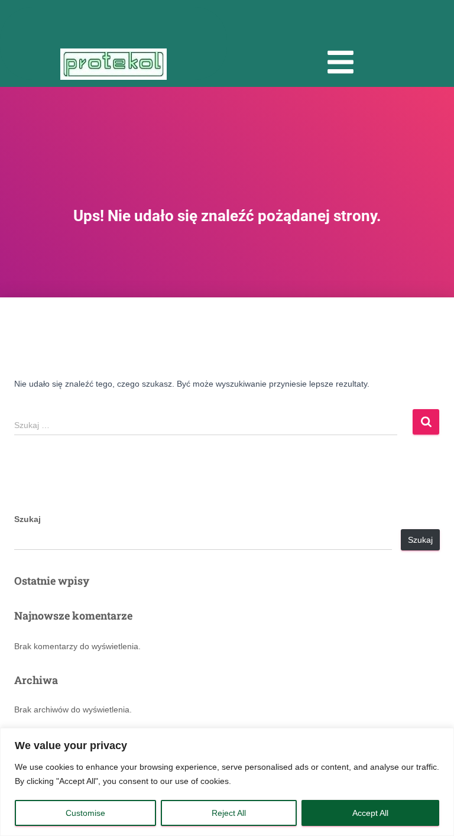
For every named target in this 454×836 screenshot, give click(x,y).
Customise (85, 813)
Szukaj (27, 519)
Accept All (370, 813)
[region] (227, 782)
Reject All (229, 813)
